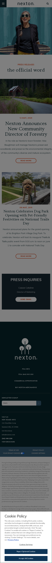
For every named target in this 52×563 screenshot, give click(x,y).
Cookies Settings (26, 545)
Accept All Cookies (26, 558)
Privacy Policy (13, 540)
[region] (26, 537)
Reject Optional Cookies (26, 551)
